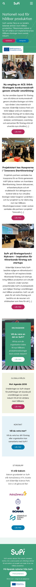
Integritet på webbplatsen (22, 579)
